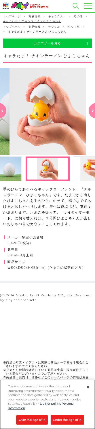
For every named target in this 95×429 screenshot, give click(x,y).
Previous (3, 117)
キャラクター (57, 16)
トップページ (12, 16)
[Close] (88, 387)
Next (92, 117)
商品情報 (34, 16)
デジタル (54, 26)
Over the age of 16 (32, 419)
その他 (78, 16)
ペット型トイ (77, 26)
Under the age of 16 (67, 419)
